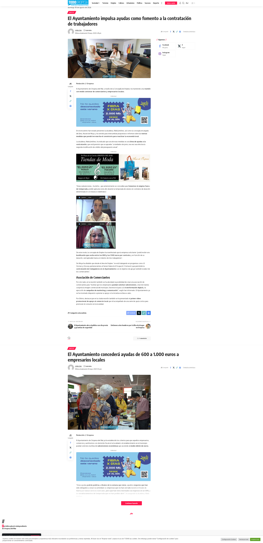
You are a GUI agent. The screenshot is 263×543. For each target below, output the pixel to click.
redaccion (78, 30)
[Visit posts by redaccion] (71, 32)
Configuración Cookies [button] (229, 539)
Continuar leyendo (131, 503)
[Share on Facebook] (170, 31)
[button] (161, 3)
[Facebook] (166, 46)
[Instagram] (166, 53)
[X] (185, 46)
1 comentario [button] (143, 338)
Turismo (80, 513)
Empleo (71, 12)
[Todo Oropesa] (78, 3)
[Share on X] (173, 31)
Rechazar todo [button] (243, 539)
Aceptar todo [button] (255, 539)
